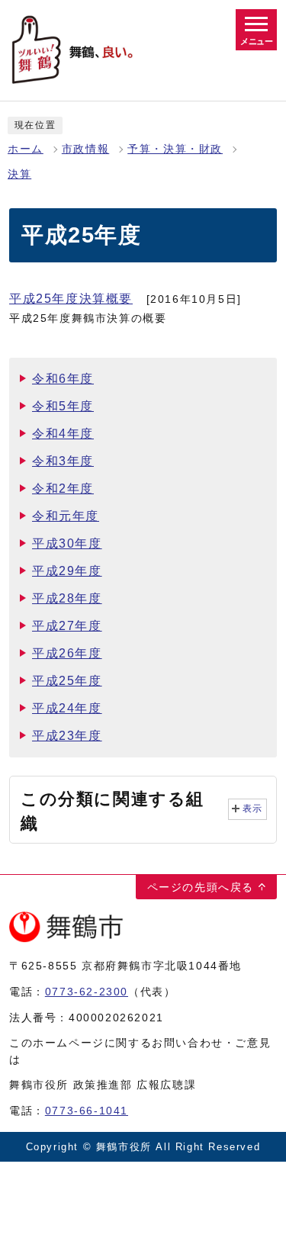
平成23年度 (67, 735)
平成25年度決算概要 (71, 298)
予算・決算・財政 (175, 149)
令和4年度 (63, 433)
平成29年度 (67, 570)
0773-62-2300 (86, 991)
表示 (253, 808)
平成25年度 (67, 680)
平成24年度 (67, 708)
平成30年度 (67, 543)
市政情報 (85, 149)
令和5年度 (63, 406)
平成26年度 (67, 653)
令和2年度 (63, 488)
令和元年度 (65, 516)
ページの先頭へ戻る (200, 887)
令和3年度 (63, 461)
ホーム (25, 149)
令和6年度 (63, 378)
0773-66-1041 (86, 1110)
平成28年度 (67, 598)
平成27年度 (67, 625)
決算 (19, 174)
